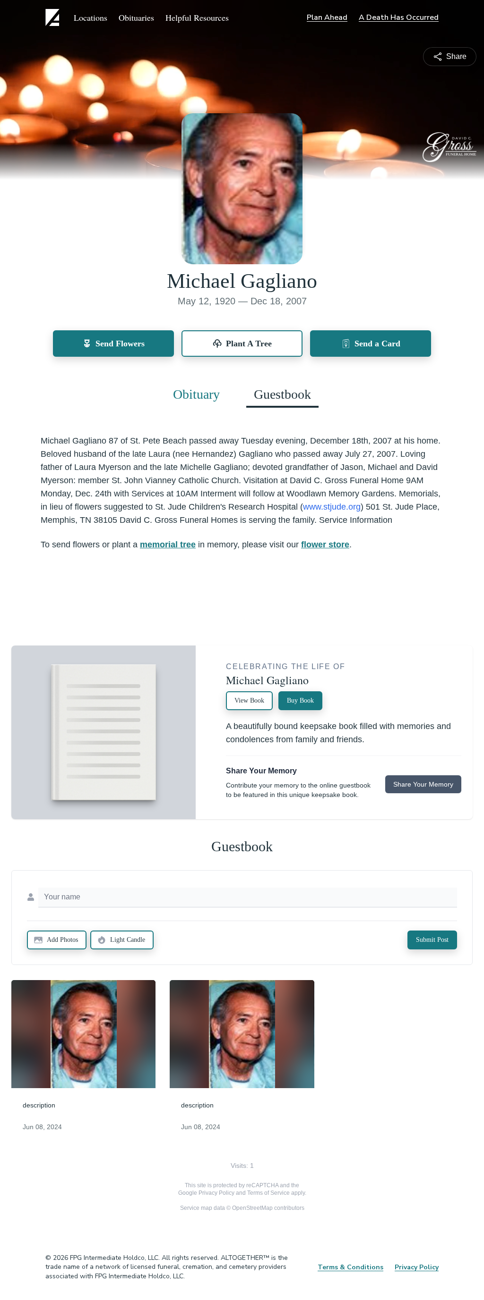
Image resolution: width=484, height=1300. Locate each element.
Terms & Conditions (350, 1267)
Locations (90, 17)
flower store (325, 544)
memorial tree (168, 544)
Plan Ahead (327, 17)
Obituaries (136, 17)
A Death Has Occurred (399, 17)
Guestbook (282, 394)
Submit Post (432, 939)
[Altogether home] (53, 17)
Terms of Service (268, 1193)
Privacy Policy (216, 1193)
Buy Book (300, 700)
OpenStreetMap (252, 1208)
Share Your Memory (423, 784)
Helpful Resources (197, 17)
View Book (249, 700)
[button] (84, 1034)
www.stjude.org (332, 507)
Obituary (196, 394)
